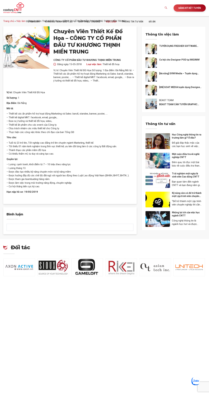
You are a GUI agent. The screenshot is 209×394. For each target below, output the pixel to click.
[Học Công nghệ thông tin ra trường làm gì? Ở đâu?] (157, 141)
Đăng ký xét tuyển (189, 8)
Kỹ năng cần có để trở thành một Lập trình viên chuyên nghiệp (186, 196)
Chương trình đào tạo (59, 21)
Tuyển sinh (33, 21)
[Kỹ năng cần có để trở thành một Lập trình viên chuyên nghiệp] (157, 199)
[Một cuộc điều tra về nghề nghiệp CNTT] (157, 160)
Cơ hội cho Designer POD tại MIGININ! (179, 59)
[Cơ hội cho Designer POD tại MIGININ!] (151, 62)
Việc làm (111, 21)
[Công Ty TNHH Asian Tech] (155, 267)
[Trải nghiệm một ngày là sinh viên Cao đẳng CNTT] (157, 179)
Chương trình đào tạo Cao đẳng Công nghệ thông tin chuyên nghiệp (13, 7)
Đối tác (20, 247)
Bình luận (15, 214)
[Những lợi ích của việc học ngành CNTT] (157, 218)
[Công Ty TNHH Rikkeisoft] (121, 267)
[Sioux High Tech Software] (53, 267)
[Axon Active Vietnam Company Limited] (19, 267)
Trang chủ (8, 21)
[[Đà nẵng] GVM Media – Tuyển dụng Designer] (151, 76)
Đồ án (152, 21)
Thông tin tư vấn (132, 21)
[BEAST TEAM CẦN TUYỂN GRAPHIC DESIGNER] (151, 103)
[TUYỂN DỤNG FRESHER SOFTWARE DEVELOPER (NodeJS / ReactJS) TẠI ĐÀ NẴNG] (151, 48)
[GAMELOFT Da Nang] (87, 267)
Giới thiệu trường (89, 21)
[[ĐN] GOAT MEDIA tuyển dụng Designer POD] (151, 89)
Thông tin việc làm (162, 34)
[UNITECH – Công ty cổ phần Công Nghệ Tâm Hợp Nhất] (189, 267)
